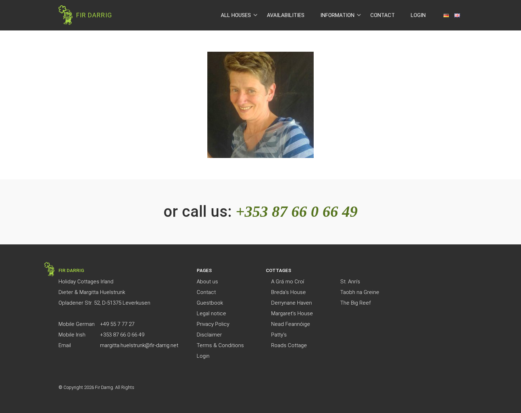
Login (418, 15)
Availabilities (285, 15)
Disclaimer (209, 335)
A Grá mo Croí (287, 281)
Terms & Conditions (220, 345)
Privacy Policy (213, 324)
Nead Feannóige (290, 324)
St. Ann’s (350, 281)
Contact (382, 15)
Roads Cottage (289, 345)
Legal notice (211, 313)
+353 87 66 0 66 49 (297, 211)
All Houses (236, 15)
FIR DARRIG (94, 15)
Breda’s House (288, 292)
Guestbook (210, 303)
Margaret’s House (292, 313)
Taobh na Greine (359, 292)
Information (337, 15)
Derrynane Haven (291, 303)
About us (207, 281)
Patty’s (279, 335)
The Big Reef (355, 303)
